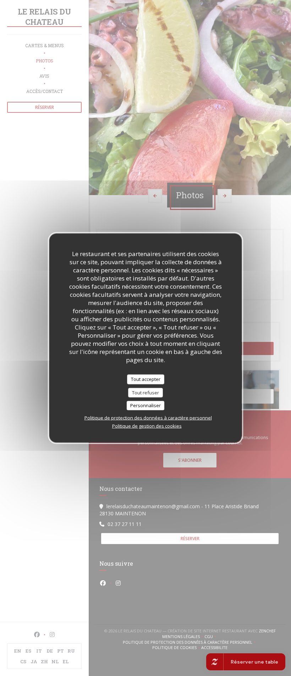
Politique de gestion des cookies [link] (147, 425)
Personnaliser (145, 405)
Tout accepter (145, 379)
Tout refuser (145, 392)
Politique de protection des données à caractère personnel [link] (148, 417)
